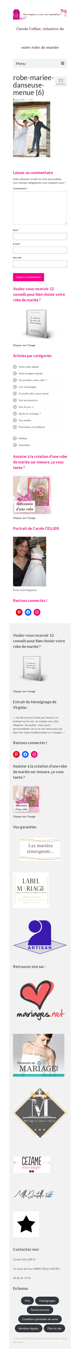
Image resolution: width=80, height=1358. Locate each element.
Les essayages (27, 386)
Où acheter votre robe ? (33, 380)
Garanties (24, 445)
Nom (16, 230)
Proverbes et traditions (32, 427)
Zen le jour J (26, 406)
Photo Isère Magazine (25, 590)
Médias (23, 438)
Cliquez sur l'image (24, 345)
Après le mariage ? (30, 413)
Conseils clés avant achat (34, 393)
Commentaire (20, 188)
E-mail (16, 244)
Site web (17, 258)
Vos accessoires (28, 400)
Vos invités (25, 420)
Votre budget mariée (31, 373)
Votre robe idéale (29, 366)
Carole (22, 100)
